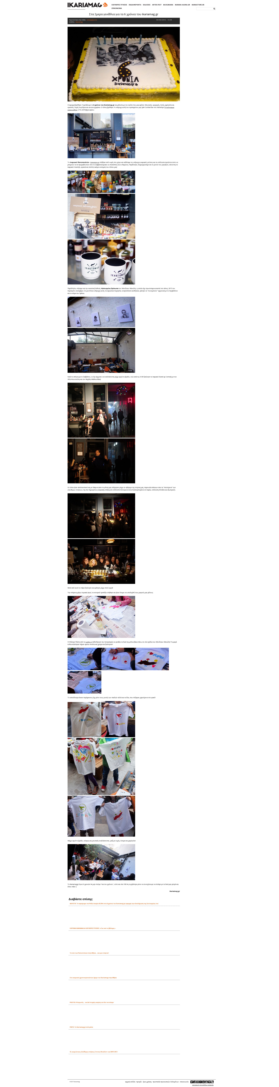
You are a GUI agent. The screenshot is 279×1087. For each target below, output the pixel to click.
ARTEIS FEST (157, 5)
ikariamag (79, 22)
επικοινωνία (184, 1082)
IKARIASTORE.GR (198, 5)
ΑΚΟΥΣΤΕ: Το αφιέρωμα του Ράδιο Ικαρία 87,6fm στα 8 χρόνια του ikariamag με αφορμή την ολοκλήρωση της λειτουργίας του (114, 904)
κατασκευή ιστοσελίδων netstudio (203, 1085)
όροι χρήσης (147, 1082)
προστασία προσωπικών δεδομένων (166, 1082)
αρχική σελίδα (130, 1082)
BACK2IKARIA (168, 5)
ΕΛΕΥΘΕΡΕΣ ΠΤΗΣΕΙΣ (119, 5)
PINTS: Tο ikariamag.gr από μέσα (81, 1027)
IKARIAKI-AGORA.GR (182, 5)
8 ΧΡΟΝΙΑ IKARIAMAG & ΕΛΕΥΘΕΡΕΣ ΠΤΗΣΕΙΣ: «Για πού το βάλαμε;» (92, 928)
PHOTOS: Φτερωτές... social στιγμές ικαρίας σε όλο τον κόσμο (92, 1002)
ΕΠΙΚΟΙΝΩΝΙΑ (117, 8)
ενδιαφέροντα (92, 20)
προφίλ (139, 1082)
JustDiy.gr (89, 642)
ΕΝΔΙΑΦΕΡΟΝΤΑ (135, 5)
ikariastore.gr (94, 162)
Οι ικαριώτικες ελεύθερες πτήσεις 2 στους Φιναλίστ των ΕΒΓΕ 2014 (93, 1052)
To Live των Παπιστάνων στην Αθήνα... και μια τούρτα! (89, 953)
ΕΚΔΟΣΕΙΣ (146, 5)
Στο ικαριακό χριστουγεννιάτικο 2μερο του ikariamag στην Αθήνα (93, 978)
